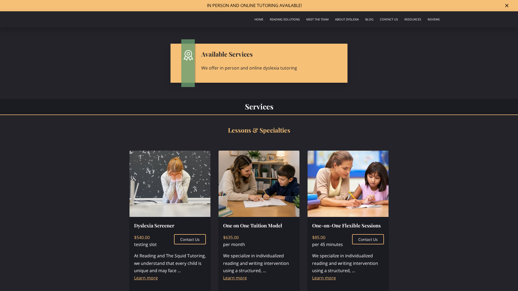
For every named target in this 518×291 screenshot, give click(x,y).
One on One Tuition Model (252, 225)
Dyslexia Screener (154, 225)
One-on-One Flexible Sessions (346, 225)
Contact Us (190, 239)
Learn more (146, 278)
